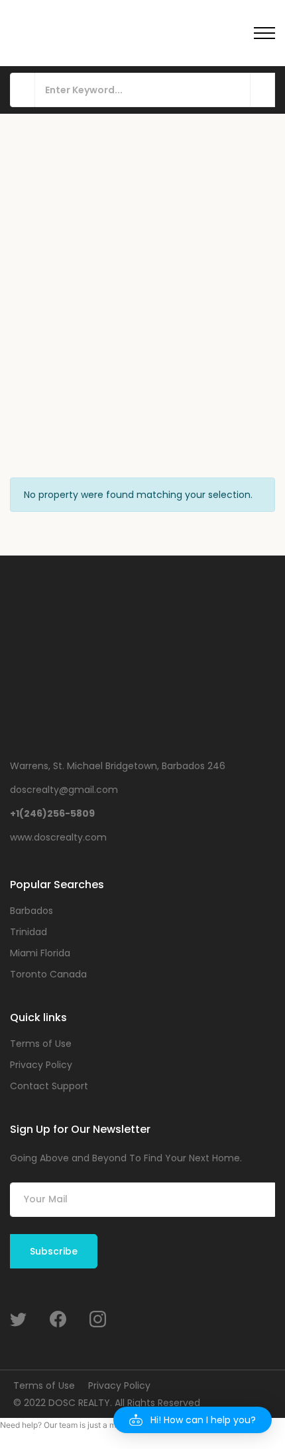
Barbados (31, 910)
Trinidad (28, 931)
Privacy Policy (41, 1064)
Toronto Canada (48, 974)
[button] (192, 1420)
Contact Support (49, 1086)
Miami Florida (40, 953)
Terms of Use (41, 1043)
